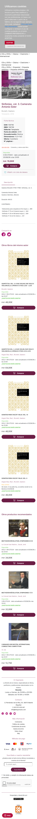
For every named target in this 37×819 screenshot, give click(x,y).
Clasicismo (24, 54)
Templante (15, 129)
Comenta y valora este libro (19, 147)
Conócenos (18, 722)
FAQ (18, 733)
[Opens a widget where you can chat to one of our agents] (7, 815)
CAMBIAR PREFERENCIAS (15, 46)
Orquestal (16, 67)
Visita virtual (18, 731)
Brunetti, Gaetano (7, 289)
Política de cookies (19, 724)
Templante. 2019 (8, 114)
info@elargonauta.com (18, 709)
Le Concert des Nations (9, 544)
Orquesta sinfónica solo (19, 69)
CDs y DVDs (6, 54)
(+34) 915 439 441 (18, 707)
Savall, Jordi (22, 544)
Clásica (15, 54)
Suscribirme (18, 770)
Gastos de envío (18, 729)
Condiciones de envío (18, 726)
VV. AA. (4, 650)
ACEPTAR (9, 43)
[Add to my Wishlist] (5, 172)
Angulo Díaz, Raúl (7, 354)
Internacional (5, 56)
